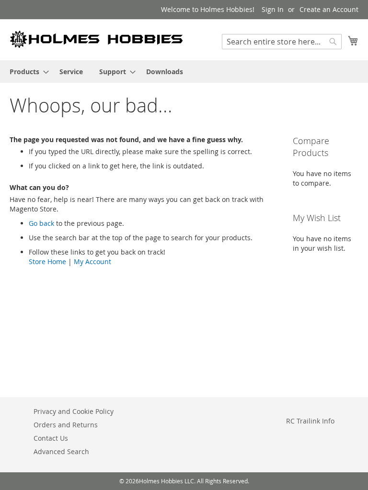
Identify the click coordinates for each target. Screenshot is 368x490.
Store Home (47, 261)
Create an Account (328, 9)
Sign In (273, 9)
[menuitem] (26, 71)
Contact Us (51, 438)
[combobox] (282, 41)
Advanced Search (61, 451)
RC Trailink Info (310, 420)
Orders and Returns (66, 424)
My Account (92, 261)
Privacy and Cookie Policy (74, 411)
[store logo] (97, 39)
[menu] (184, 71)
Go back (41, 223)
